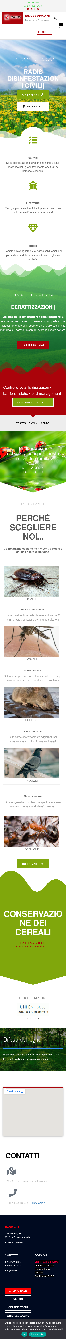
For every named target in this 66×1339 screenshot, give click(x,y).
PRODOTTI (44, 32)
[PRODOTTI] (33, 228)
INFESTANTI (33, 203)
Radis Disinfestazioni (37, 16)
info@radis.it (38, 1203)
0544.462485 (33, 2)
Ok (24, 1334)
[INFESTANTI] (33, 185)
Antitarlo (39, 1272)
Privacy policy (38, 1334)
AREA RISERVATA (33, 5)
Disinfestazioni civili (44, 1265)
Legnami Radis (42, 1269)
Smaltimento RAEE (44, 1276)
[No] (62, 1329)
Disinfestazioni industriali (47, 1261)
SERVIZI (33, 158)
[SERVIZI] (33, 140)
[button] (27, 1018)
